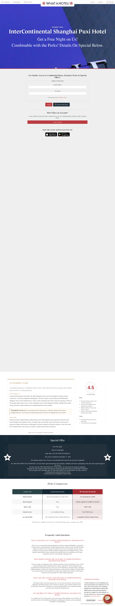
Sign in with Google (62, 104)
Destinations (16, 2)
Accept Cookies (90, 600)
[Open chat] (108, 599)
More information (95, 596)
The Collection (5, 2)
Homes (93, 2)
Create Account (57, 122)
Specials (100, 2)
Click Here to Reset (62, 97)
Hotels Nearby (28, 2)
